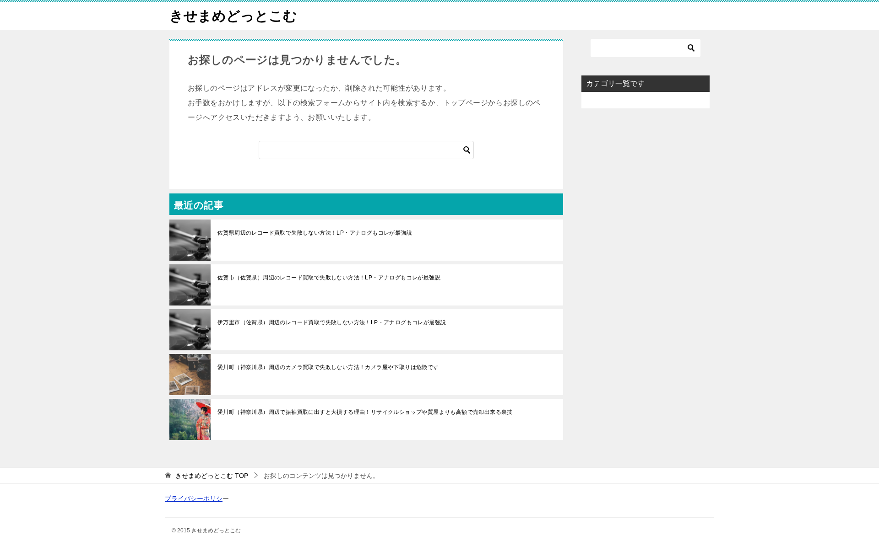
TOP (211, 475)
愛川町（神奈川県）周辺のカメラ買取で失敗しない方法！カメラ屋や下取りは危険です (328, 367)
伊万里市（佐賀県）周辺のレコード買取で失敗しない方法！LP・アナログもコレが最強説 (331, 322)
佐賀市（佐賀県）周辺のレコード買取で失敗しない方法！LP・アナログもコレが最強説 (328, 277)
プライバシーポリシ (193, 498)
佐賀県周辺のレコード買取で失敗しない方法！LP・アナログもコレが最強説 (314, 233)
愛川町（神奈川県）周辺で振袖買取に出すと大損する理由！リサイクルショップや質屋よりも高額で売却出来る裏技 (365, 412)
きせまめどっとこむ (233, 15)
